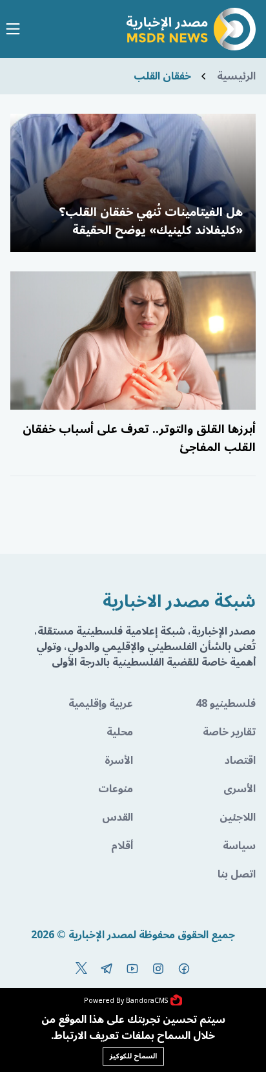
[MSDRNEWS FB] (184, 968)
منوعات (115, 789)
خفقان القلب (162, 76)
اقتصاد (240, 760)
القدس (117, 817)
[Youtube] (132, 968)
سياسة (239, 846)
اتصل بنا (237, 874)
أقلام (122, 846)
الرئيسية (236, 76)
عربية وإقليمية (100, 703)
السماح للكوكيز (133, 1056)
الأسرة (119, 760)
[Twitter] (81, 968)
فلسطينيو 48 (226, 703)
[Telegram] (106, 968)
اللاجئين (238, 817)
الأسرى (239, 789)
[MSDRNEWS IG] (158, 968)
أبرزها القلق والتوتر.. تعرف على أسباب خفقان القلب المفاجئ (139, 438)
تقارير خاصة (229, 732)
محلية (120, 732)
